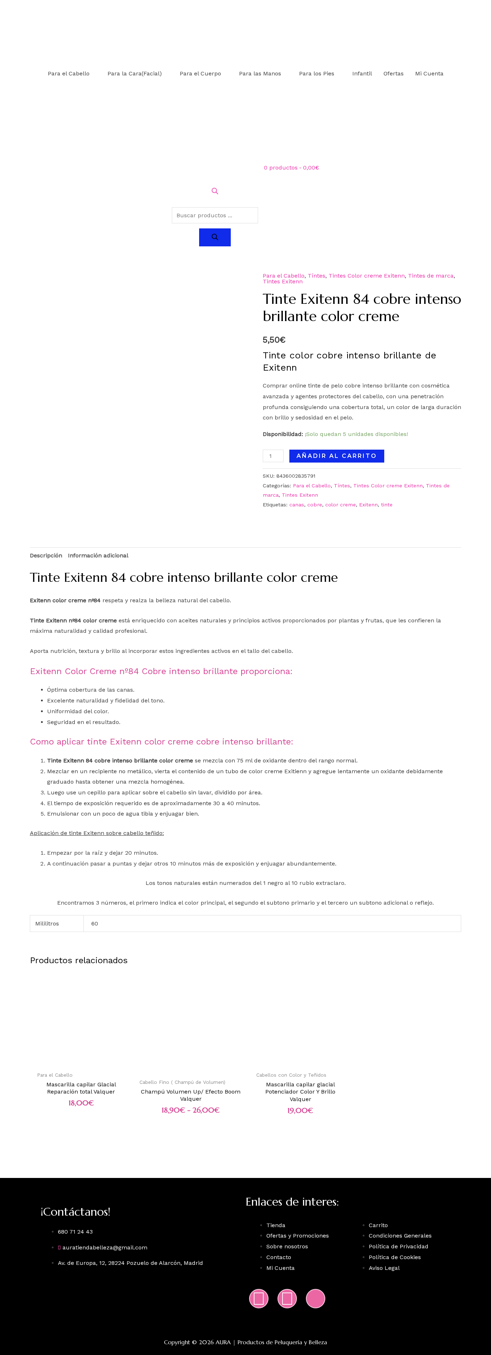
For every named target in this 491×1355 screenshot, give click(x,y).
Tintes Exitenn (283, 281)
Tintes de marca (431, 275)
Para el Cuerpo (200, 73)
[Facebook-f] (287, 1298)
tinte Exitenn (85, 833)
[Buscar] (215, 237)
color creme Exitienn (278, 771)
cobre (314, 504)
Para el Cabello (69, 73)
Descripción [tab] (46, 555)
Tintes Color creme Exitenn (367, 275)
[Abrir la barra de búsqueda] (215, 192)
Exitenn (368, 504)
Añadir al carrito (337, 456)
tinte (387, 504)
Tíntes (316, 275)
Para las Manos (260, 73)
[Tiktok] (315, 1298)
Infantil (362, 73)
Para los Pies (316, 73)
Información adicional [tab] (98, 555)
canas (296, 504)
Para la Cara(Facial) (134, 73)
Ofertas (394, 73)
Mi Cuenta (429, 73)
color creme (340, 504)
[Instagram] (259, 1298)
